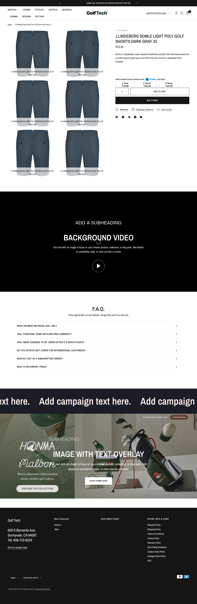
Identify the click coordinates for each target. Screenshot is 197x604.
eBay (56, 529)
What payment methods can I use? (37, 326)
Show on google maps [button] (17, 547)
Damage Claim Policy (156, 556)
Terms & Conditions (155, 533)
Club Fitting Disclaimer (157, 547)
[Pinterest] (130, 117)
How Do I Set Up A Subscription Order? (40, 358)
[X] (123, 117)
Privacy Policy (153, 538)
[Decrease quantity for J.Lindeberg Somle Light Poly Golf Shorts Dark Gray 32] (118, 91)
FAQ (149, 560)
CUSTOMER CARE (110, 519)
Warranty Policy (154, 542)
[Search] (182, 13)
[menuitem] (14, 9)
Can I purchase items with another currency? (44, 334)
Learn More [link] (161, 79)
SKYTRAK (39, 16)
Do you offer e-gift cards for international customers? (51, 350)
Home (10, 24)
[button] (98, 481)
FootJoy (39, 9)
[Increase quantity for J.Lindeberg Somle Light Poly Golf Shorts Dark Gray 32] (126, 91)
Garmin (14, 16)
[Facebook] (117, 117)
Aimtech (12, 9)
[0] (187, 13)
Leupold (53, 9)
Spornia (26, 16)
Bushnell (67, 9)
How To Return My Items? (32, 366)
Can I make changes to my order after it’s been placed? (50, 342)
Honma (26, 9)
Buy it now (152, 100)
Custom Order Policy (156, 551)
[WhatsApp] (136, 117)
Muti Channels (61, 519)
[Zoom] (50, 36)
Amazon (57, 524)
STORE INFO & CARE (158, 519)
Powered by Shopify (42, 589)
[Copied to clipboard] (141, 117)
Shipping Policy (154, 524)
